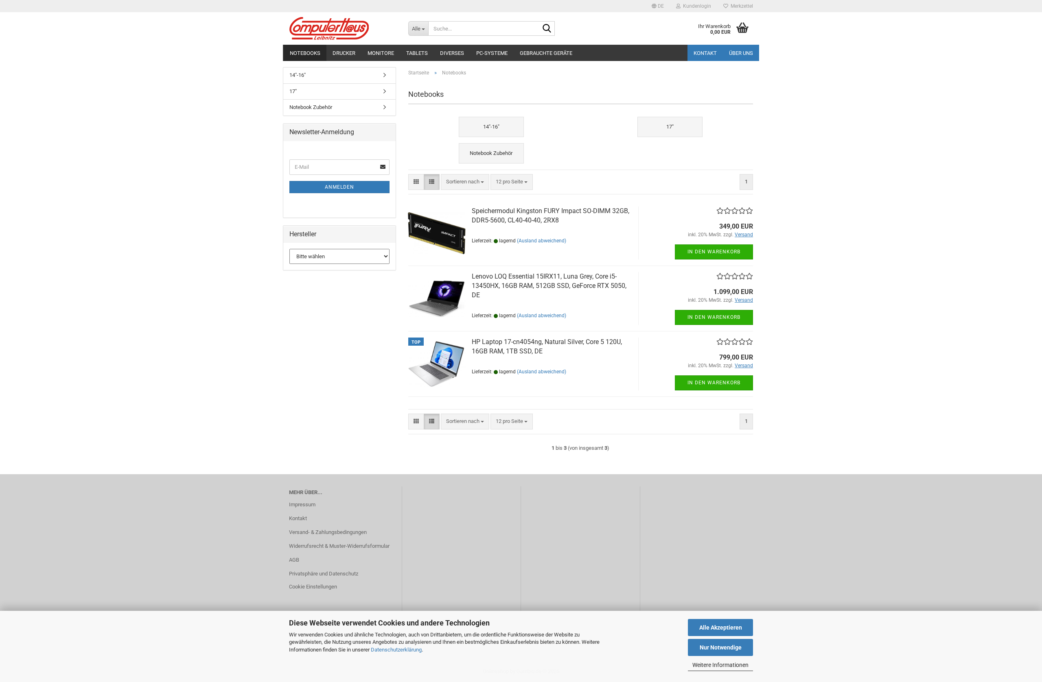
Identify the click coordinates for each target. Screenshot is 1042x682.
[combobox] (465, 182)
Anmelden (339, 187)
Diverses (452, 53)
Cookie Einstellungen (313, 587)
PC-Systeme (492, 53)
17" (293, 91)
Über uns (741, 53)
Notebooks (305, 53)
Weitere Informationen (720, 665)
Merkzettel (740, 6)
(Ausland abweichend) (541, 241)
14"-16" (297, 75)
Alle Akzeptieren (720, 627)
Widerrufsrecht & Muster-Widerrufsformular (339, 546)
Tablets (417, 53)
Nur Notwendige (721, 647)
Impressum (302, 504)
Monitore (381, 53)
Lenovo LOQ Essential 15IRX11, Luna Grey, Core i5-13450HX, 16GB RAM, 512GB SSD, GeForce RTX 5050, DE (549, 285)
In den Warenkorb (713, 252)
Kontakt (705, 53)
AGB (294, 560)
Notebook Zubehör (310, 107)
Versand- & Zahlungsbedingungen (328, 532)
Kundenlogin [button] (696, 6)
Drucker (344, 53)
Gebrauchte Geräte (546, 53)
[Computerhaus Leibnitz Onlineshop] (342, 28)
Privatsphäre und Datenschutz (323, 574)
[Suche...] (547, 29)
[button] (658, 6)
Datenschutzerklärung (396, 650)
